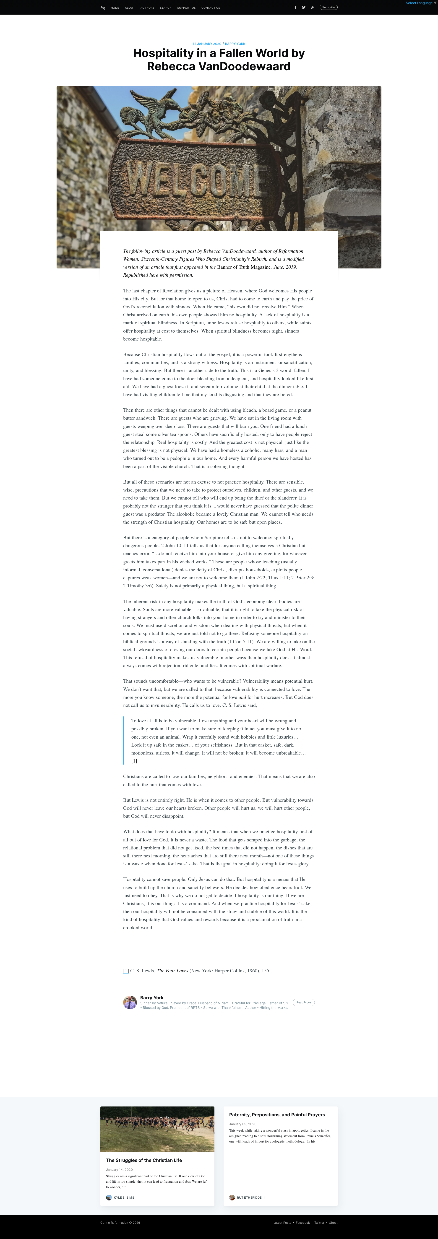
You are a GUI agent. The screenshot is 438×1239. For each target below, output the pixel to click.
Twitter (319, 1222)
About (130, 7)
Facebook (303, 1222)
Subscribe (328, 7)
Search (166, 7)
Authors (148, 7)
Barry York (235, 44)
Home (115, 7)
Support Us (186, 7)
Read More (304, 1002)
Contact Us (210, 7)
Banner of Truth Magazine (244, 266)
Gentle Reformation (114, 1222)
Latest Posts (282, 1222)
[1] (134, 760)
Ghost (333, 1222)
